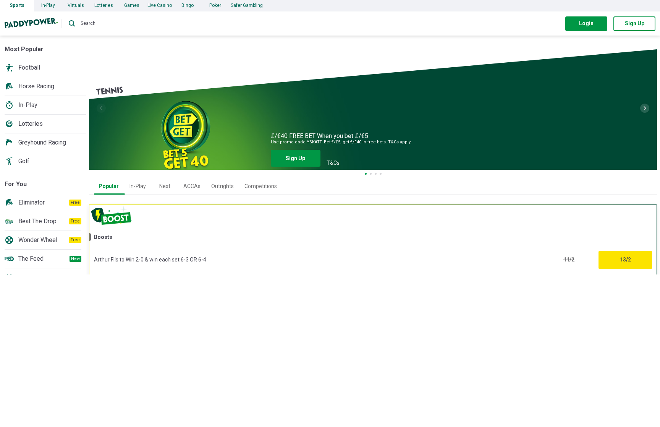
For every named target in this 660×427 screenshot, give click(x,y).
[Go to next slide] (644, 108)
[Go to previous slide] (101, 108)
